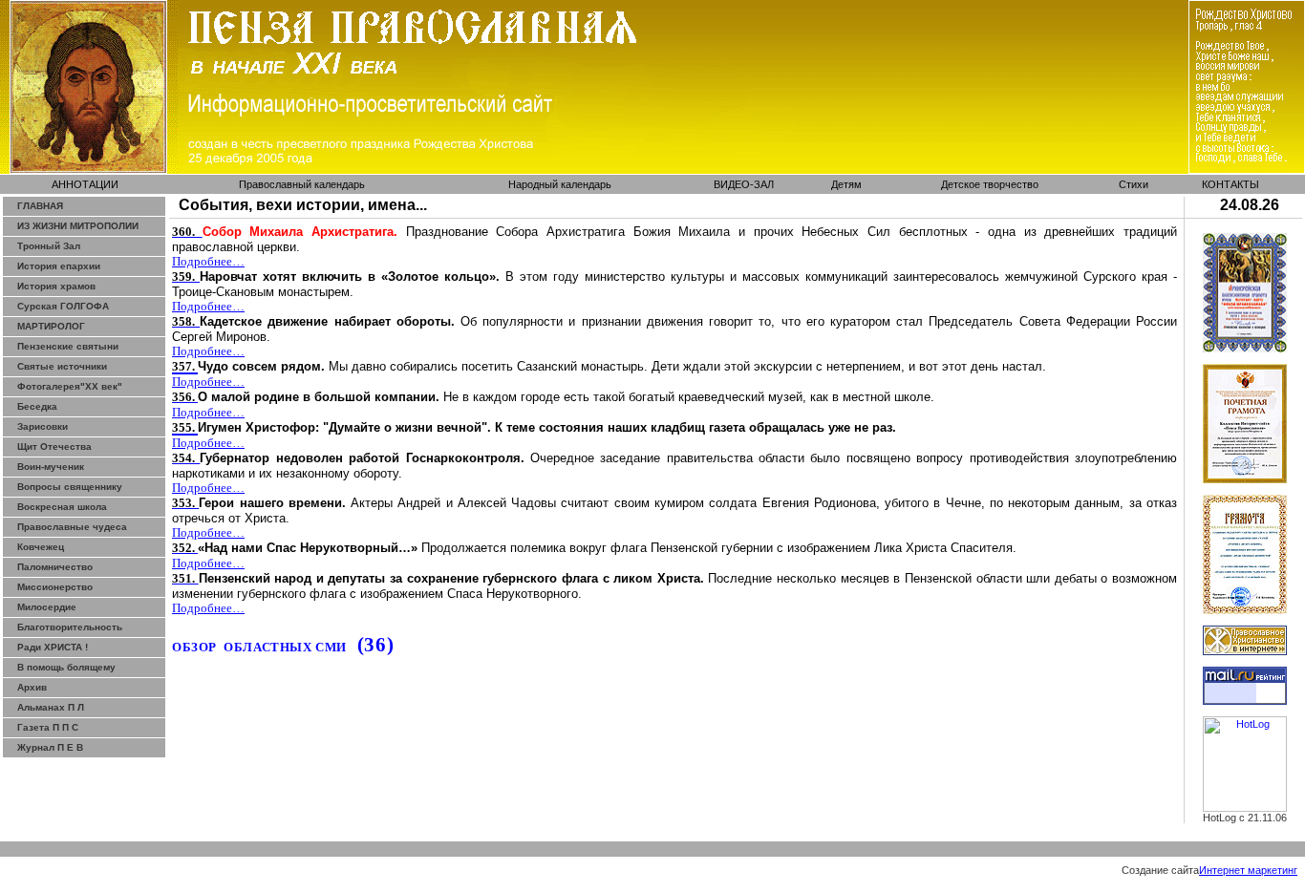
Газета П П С (47, 727)
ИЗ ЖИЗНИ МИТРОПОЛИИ (78, 226)
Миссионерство (55, 587)
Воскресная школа (62, 506)
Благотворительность (69, 627)
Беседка (37, 406)
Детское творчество (989, 184)
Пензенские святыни (67, 346)
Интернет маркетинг (1248, 870)
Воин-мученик (50, 466)
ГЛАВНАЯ (40, 206)
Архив (32, 687)
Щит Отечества (54, 446)
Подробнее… (208, 261)
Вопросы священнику (69, 486)
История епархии (58, 266)
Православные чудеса (72, 526)
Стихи (1133, 184)
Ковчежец (40, 547)
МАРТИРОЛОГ (51, 326)
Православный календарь (302, 184)
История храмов (56, 286)
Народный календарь (559, 184)
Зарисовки (42, 426)
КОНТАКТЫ (1230, 184)
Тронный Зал (48, 246)
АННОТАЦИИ (85, 184)
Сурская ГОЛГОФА (63, 306)
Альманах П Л (50, 707)
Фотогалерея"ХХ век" (69, 386)
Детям (846, 184)
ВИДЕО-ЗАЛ (744, 184)
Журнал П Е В (50, 747)
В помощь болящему (66, 667)
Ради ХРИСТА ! (52, 647)
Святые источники (62, 366)
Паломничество (55, 567)
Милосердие (46, 607)
